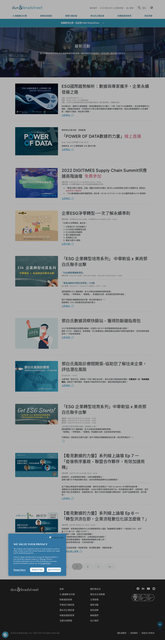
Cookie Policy (45, 563)
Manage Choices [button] (20, 570)
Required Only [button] (37, 570)
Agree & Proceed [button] (54, 570)
